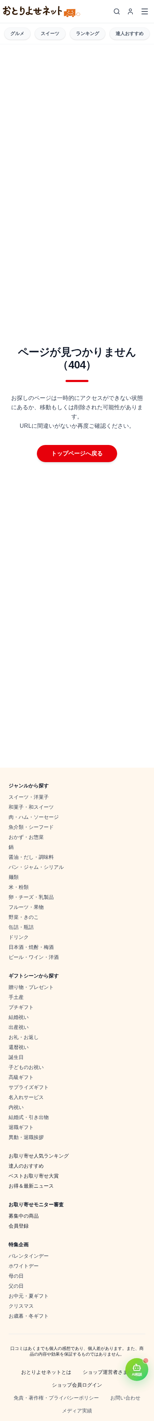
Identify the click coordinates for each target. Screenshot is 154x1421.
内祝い (16, 1107)
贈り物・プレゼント (31, 987)
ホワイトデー (24, 1266)
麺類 (14, 877)
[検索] (116, 11)
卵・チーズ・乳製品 (31, 897)
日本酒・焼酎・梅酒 (31, 947)
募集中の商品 (24, 1216)
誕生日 (16, 1057)
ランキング (87, 33)
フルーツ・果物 (26, 907)
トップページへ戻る (77, 453)
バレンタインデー (29, 1256)
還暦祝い (19, 1047)
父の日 (16, 1286)
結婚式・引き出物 (29, 1117)
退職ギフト (21, 1127)
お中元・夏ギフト (29, 1296)
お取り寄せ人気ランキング (39, 1156)
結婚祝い (19, 1017)
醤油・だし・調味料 (31, 857)
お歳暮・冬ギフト (29, 1316)
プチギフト (21, 1007)
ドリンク (19, 937)
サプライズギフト (29, 1087)
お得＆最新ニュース (31, 1186)
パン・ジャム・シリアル (36, 867)
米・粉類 (19, 887)
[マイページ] (130, 11)
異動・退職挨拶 (26, 1137)
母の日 (16, 1276)
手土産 (16, 997)
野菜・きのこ (24, 917)
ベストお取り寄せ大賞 (34, 1176)
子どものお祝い (26, 1067)
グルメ (17, 33)
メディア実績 (77, 1410)
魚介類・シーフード (31, 827)
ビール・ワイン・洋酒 (34, 957)
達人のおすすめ (26, 1166)
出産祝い (19, 1027)
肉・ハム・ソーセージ (34, 817)
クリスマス (21, 1306)
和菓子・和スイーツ (31, 807)
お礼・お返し (24, 1037)
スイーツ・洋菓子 (29, 797)
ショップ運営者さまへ (108, 1372)
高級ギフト (21, 1077)
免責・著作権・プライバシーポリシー (56, 1398)
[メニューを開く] (144, 11)
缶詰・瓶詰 (21, 927)
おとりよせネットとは (46, 1372)
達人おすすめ (130, 33)
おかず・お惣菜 (26, 837)
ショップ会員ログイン (77, 1385)
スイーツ (50, 33)
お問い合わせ (125, 1398)
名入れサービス (26, 1097)
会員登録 (19, 1226)
